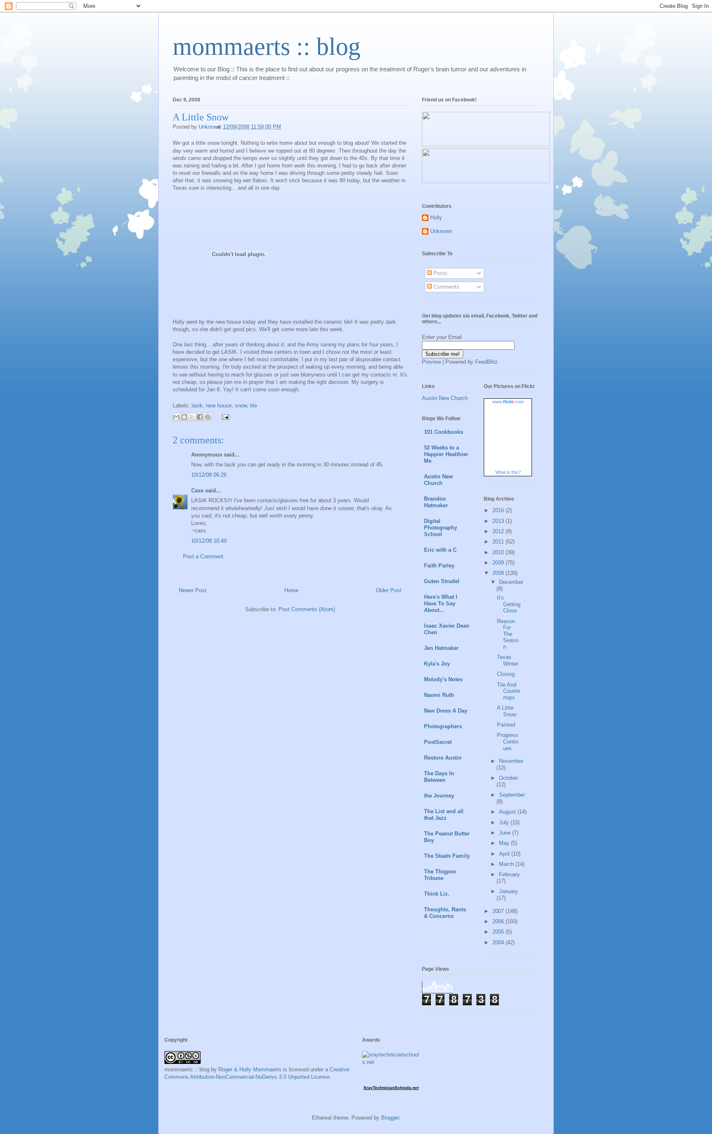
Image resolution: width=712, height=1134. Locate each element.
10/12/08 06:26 (209, 475)
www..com (508, 401)
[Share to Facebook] (200, 417)
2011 (499, 542)
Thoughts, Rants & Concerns (445, 912)
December (511, 582)
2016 (499, 510)
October (508, 778)
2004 (499, 942)
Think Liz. (437, 894)
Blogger (390, 1118)
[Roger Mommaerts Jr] (486, 144)
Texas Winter (507, 660)
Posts (439, 273)
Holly (436, 217)
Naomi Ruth (439, 695)
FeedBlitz (486, 362)
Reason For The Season (507, 634)
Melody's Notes (443, 679)
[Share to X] (192, 417)
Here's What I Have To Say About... (440, 603)
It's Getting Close (508, 604)
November (511, 761)
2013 (499, 521)
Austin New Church (445, 398)
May (505, 843)
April (505, 854)
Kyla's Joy (437, 664)
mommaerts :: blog (267, 46)
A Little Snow (506, 711)
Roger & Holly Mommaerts (249, 1069)
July (505, 822)
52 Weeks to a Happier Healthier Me (446, 454)
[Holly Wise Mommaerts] (486, 181)
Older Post (388, 590)
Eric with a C (440, 550)
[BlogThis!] (184, 417)
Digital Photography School (440, 527)
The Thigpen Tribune (440, 874)
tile (253, 405)
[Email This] (176, 417)
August (508, 812)
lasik (197, 405)
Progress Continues (507, 741)
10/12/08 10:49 (209, 541)
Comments (445, 287)
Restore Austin (442, 758)
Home (291, 590)
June (505, 833)
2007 (499, 911)
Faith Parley (439, 565)
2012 (499, 531)
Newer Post (192, 590)
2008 (499, 573)
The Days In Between (439, 776)
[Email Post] (224, 416)
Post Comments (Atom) (307, 609)
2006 (499, 921)
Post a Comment (203, 556)
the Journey (439, 796)
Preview (431, 362)
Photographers (443, 726)
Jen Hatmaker (441, 648)
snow (241, 405)
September (512, 795)
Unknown (441, 231)
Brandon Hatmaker (436, 502)
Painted (506, 725)
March (507, 864)
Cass (197, 490)
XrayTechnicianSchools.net (391, 1087)
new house (219, 405)
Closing (506, 674)
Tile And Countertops (508, 691)
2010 (499, 552)
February (509, 874)
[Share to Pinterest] (208, 417)
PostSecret (438, 742)
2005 (499, 932)
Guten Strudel (441, 581)
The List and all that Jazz (444, 814)
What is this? (508, 472)
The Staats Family (447, 856)
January (508, 891)
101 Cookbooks (443, 432)
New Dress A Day (445, 711)
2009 (499, 563)
